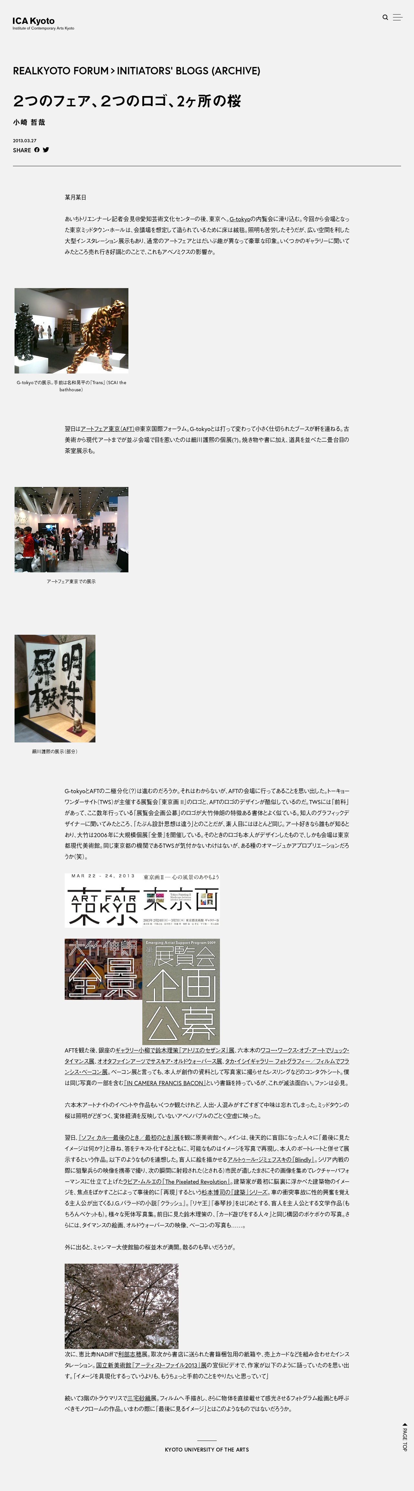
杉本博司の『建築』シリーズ (234, 1192)
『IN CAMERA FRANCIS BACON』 (165, 1083)
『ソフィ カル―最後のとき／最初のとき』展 (129, 1137)
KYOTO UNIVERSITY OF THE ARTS (207, 1449)
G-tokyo (240, 219)
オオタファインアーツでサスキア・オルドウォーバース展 (159, 1061)
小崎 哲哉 (29, 122)
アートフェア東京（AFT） (108, 429)
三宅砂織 (138, 1398)
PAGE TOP (405, 1440)
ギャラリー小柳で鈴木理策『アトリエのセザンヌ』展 (174, 1050)
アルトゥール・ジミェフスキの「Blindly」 (271, 1159)
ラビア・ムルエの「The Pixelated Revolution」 (176, 1181)
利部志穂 (130, 1354)
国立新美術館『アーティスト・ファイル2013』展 (151, 1365)
